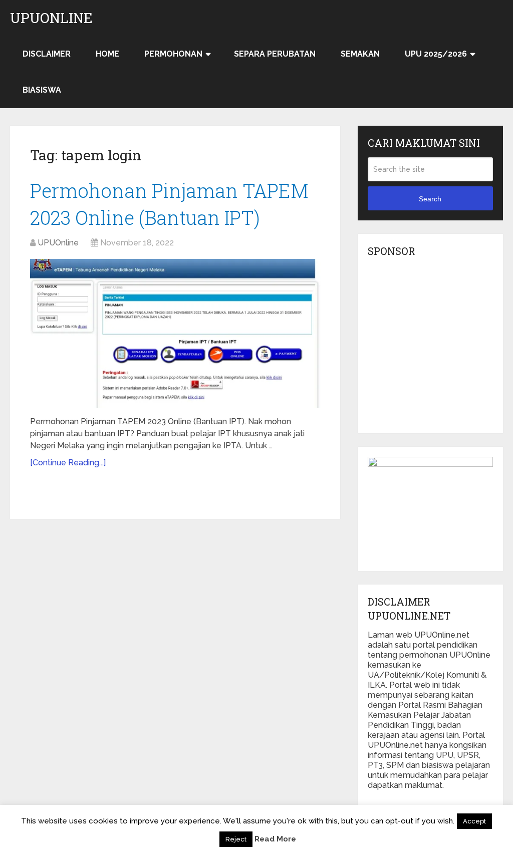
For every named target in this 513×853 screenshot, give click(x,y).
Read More (275, 838)
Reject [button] (235, 839)
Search (430, 199)
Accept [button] (474, 821)
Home (107, 54)
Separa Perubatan (275, 54)
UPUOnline (51, 18)
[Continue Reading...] (68, 462)
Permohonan (173, 54)
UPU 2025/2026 (436, 54)
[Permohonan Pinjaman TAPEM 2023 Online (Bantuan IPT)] (175, 334)
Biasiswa (42, 90)
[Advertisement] (440, 348)
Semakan (360, 54)
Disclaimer (47, 54)
